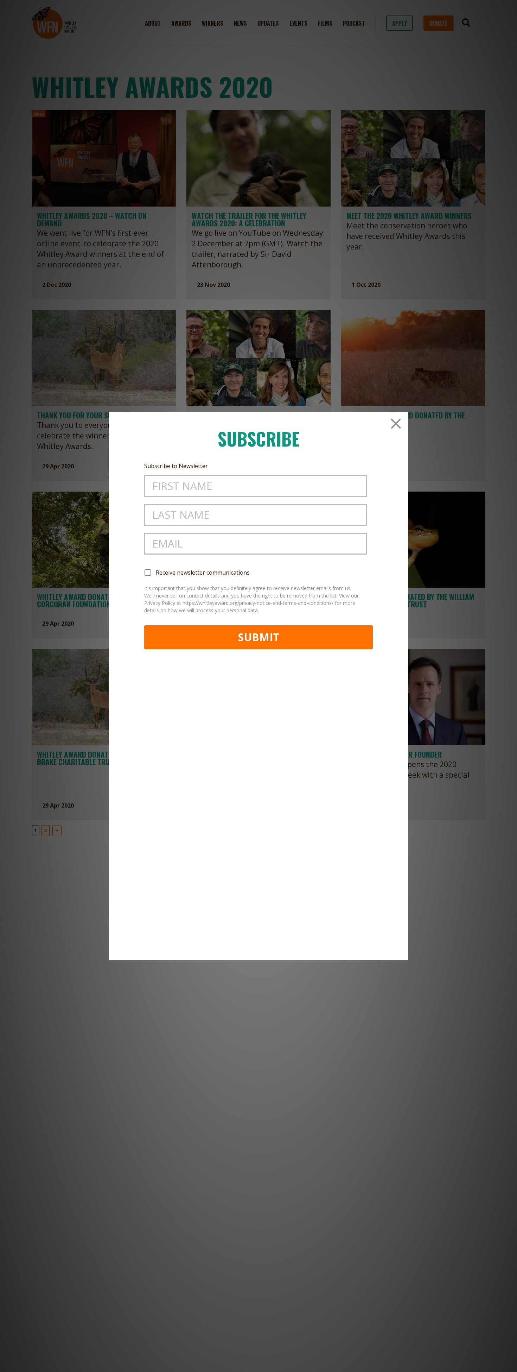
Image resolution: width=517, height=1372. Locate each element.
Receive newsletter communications (203, 572)
